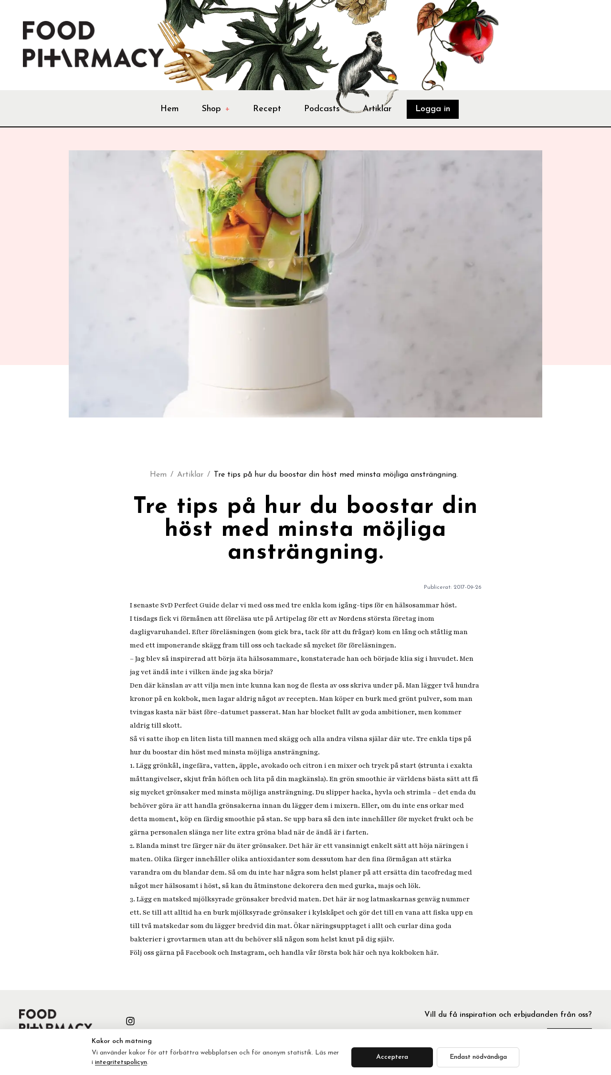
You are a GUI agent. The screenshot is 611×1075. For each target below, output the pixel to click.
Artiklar (377, 109)
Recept (267, 109)
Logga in (432, 109)
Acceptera (392, 1057)
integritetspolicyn (121, 1062)
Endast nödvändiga (478, 1057)
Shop (216, 109)
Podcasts (322, 109)
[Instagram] (130, 1021)
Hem (169, 109)
